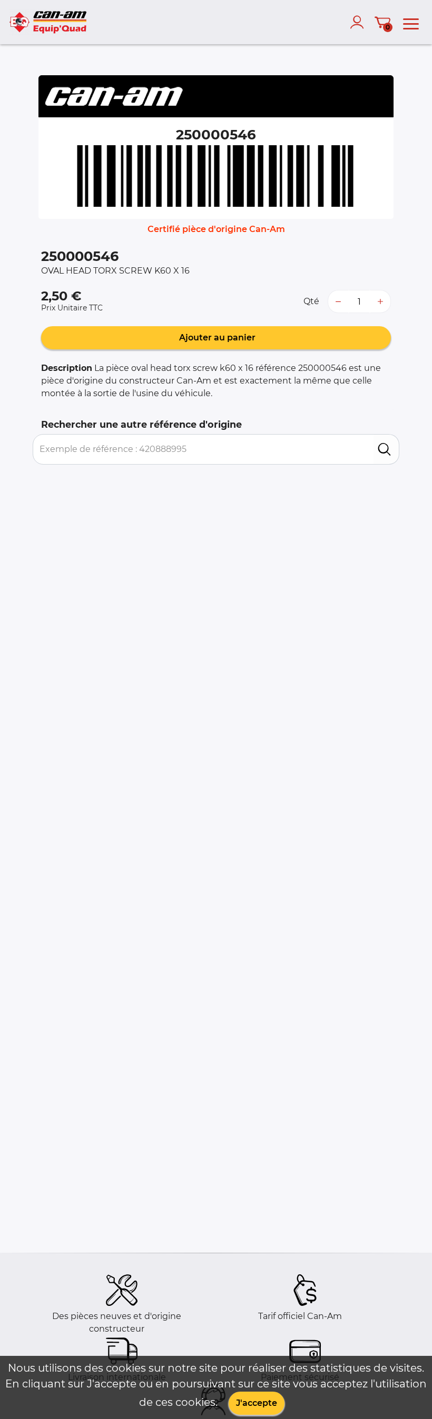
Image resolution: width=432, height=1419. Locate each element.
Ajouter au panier (216, 338)
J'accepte (256, 1403)
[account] (359, 22)
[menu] (411, 22)
